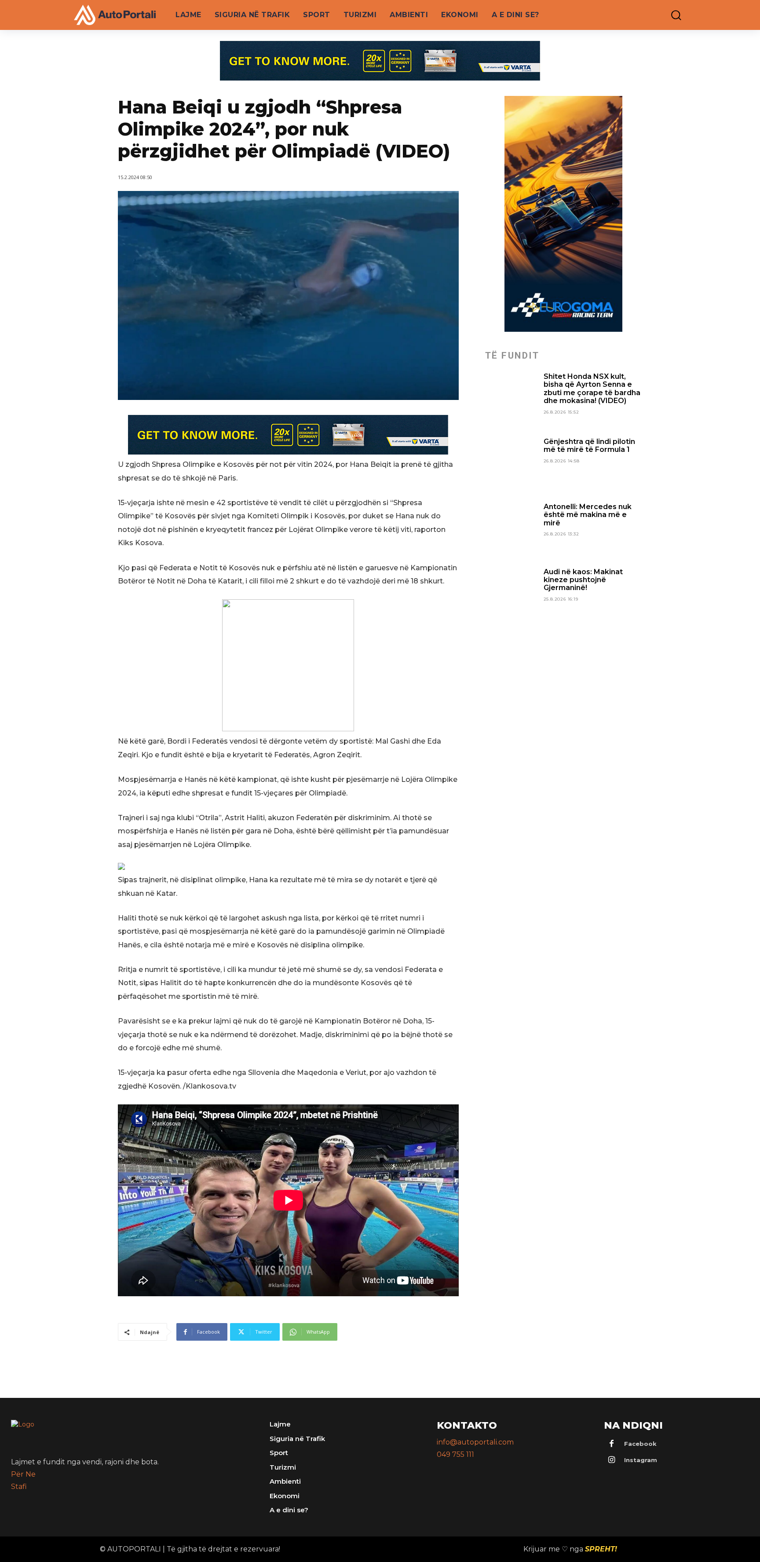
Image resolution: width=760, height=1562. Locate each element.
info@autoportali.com (475, 1442)
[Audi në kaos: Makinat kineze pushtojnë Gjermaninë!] (511, 594)
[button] (670, 15)
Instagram (640, 1459)
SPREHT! (601, 1549)
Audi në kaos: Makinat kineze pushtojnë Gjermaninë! (583, 580)
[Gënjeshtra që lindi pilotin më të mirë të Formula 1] (511, 464)
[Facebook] (612, 1444)
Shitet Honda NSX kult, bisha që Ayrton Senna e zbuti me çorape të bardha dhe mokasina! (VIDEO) (592, 388)
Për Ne (23, 1474)
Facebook (640, 1443)
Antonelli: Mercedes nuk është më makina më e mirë (588, 514)
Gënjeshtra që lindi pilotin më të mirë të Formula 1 (589, 445)
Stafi (19, 1486)
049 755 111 (455, 1454)
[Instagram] (612, 1460)
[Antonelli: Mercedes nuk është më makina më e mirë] (511, 529)
